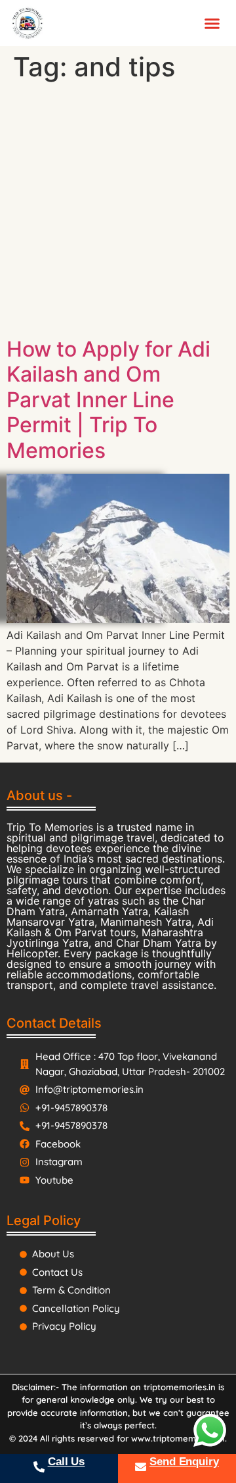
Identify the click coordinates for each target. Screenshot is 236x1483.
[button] (212, 23)
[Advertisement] (118, 211)
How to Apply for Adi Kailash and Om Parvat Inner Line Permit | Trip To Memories (108, 399)
